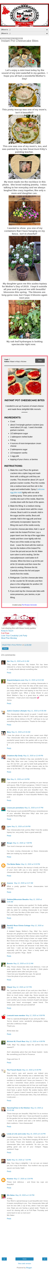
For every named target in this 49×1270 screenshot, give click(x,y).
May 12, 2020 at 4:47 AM (23, 883)
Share (5, 648)
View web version (24, 1263)
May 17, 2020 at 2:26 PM (23, 1179)
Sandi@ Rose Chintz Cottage (18, 925)
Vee (8, 661)
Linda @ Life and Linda (16, 1134)
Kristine (10, 1179)
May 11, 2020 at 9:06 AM (36, 711)
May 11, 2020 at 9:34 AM (21, 732)
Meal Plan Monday (9, 638)
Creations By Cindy (15, 756)
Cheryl (9, 987)
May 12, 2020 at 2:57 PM (22, 987)
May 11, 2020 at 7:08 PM (22, 843)
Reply (9, 672)
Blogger (29, 1268)
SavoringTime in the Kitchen (18, 1108)
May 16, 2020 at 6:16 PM (36, 1134)
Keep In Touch (7, 631)
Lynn (9, 826)
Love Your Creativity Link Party (14, 636)
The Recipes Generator (29, 605)
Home (25, 1259)
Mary (9, 732)
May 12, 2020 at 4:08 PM (35, 1041)
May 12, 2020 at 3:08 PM (35, 1015)
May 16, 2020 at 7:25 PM (21, 1160)
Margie (9, 843)
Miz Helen (11, 1195)
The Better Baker (13, 864)
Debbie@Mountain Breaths (18, 899)
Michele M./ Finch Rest (16, 1041)
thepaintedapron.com (15, 680)
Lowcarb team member (16, 1015)
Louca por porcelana (15, 808)
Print (40, 361)
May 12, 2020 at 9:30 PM (31, 1070)
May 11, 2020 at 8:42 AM (34, 680)
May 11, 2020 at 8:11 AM (19, 661)
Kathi (9, 1160)
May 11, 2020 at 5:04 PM (21, 826)
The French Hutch (14, 1070)
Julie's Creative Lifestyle (17, 711)
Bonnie (10, 963)
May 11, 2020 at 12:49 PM (33, 756)
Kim (8, 779)
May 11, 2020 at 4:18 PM (20, 779)
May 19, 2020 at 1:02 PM (24, 1195)
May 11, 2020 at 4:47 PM (33, 808)
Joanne (10, 883)
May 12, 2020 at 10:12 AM (23, 963)
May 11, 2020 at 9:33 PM (30, 864)
